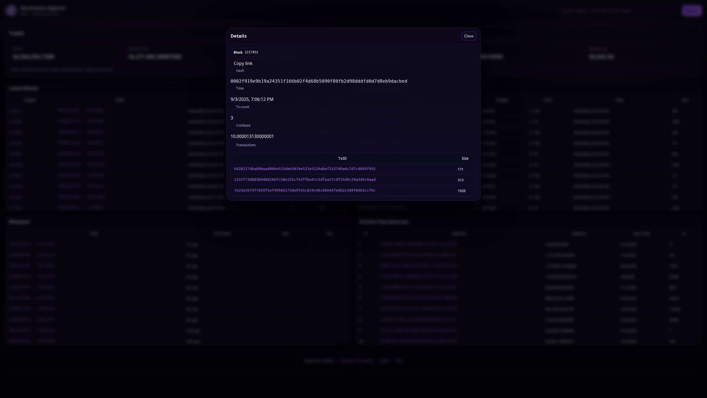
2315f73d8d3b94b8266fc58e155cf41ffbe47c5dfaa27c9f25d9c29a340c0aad (305, 179)
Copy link (243, 63)
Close (468, 36)
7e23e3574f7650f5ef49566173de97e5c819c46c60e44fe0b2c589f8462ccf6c (305, 190)
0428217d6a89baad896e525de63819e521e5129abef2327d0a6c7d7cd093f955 (305, 169)
